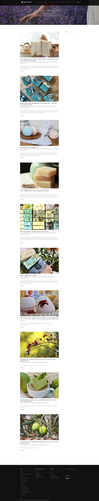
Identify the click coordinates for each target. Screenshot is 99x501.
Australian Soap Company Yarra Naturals (43, 62)
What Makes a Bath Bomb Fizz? (29, 147)
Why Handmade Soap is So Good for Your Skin (34, 190)
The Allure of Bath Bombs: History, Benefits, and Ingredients (39, 318)
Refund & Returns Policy (39, 476)
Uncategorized (23, 494)
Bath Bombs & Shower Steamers (26, 473)
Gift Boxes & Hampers (24, 479)
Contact (37, 471)
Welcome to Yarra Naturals (55, 478)
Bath (21, 471)
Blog (51, 473)
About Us (52, 471)
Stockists (37, 478)
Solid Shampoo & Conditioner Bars (26, 492)
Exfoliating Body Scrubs (24, 477)
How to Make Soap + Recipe (28, 275)
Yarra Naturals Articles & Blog (43, 191)
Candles (22, 475)
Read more (22, 115)
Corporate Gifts (38, 473)
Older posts (23, 456)
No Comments (32, 62)
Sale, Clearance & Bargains (25, 490)
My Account (37, 475)
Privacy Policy (53, 475)
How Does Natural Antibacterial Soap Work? (34, 231)
